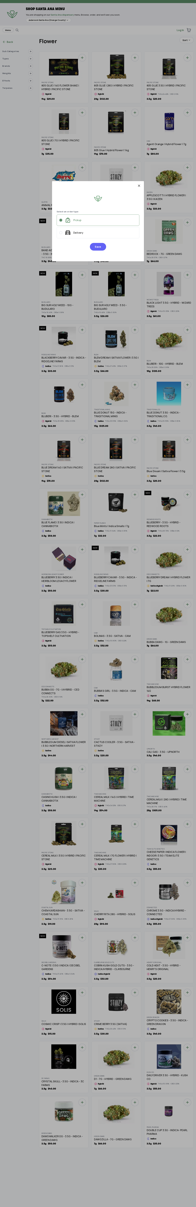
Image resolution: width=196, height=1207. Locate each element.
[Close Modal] (139, 186)
